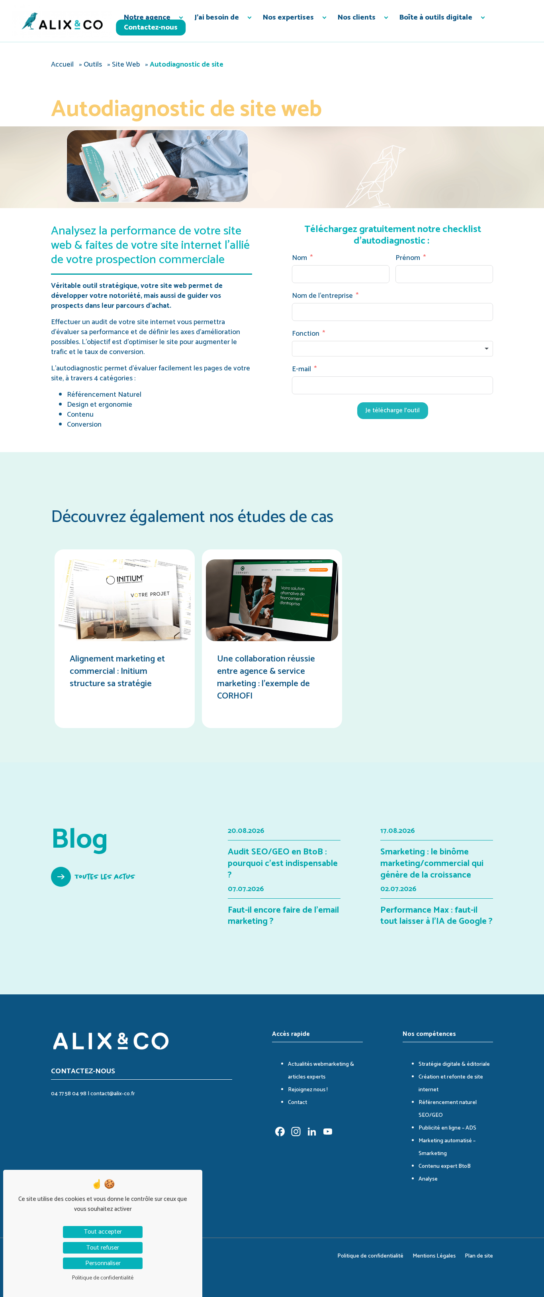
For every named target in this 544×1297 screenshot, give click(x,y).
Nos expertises (288, 18)
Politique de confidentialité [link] (102, 1278)
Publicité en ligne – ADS (447, 1128)
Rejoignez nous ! (308, 1089)
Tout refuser (102, 1247)
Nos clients (357, 18)
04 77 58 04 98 (68, 1093)
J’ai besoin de (216, 18)
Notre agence (147, 18)
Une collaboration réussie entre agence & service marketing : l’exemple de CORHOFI (266, 677)
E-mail (301, 369)
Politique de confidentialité (370, 1256)
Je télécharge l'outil (393, 410)
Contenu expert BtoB (445, 1166)
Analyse (428, 1179)
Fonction (305, 334)
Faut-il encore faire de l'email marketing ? (283, 916)
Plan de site (479, 1256)
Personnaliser (103, 1263)
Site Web (126, 65)
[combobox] (392, 349)
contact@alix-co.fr (112, 1093)
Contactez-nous (151, 27)
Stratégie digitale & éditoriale (454, 1064)
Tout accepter (103, 1231)
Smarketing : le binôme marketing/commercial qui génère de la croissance (431, 863)
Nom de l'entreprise (322, 296)
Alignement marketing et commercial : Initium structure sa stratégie (117, 671)
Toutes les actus (105, 876)
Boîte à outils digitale (435, 18)
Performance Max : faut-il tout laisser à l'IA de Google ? (436, 916)
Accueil (62, 65)
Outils (93, 65)
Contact (297, 1102)
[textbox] (392, 348)
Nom (299, 258)
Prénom (407, 258)
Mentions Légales (434, 1256)
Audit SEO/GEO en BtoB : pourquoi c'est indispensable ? (283, 863)
